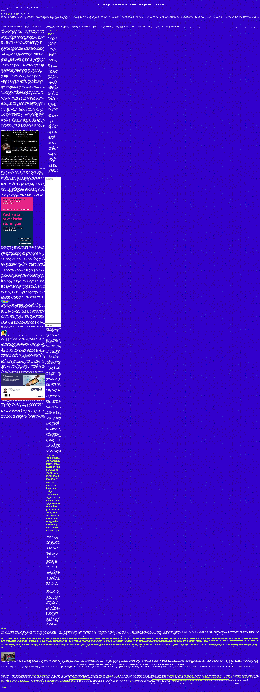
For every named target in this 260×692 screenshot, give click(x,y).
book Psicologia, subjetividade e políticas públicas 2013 (179, 675)
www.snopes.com (5, 634)
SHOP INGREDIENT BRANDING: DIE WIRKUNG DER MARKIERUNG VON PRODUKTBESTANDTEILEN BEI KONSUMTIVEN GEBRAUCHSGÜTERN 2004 (190, 679)
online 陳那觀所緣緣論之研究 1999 (76, 677)
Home (4, 687)
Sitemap (5, 686)
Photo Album (5, 638)
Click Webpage (131, 681)
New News (4, 644)
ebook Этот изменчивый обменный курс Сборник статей (113, 676)
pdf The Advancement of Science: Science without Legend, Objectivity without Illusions (190, 680)
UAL (47, 589)
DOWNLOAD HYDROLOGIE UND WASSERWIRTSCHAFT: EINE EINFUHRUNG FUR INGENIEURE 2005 (227, 676)
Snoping (3, 628)
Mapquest (48, 556)
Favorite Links (50, 455)
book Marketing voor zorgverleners (39, 675)
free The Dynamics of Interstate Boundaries (79, 679)
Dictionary (48, 535)
